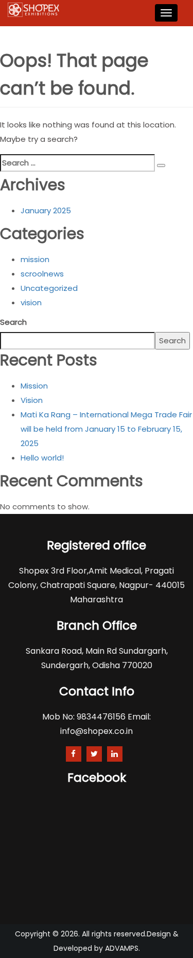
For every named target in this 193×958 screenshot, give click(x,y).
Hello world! (42, 457)
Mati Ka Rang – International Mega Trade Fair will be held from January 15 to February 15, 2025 (106, 429)
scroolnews (42, 273)
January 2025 (46, 210)
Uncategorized (49, 288)
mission (35, 259)
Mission (34, 385)
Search (13, 322)
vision (31, 302)
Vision (32, 400)
